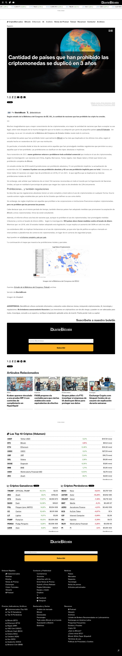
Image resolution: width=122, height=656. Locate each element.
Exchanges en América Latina (79, 620)
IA (43, 22)
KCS (63, 511)
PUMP (10, 520)
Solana (23, 459)
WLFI (63, 524)
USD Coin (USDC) (14, 628)
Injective (73, 520)
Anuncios (40, 576)
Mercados (72, 576)
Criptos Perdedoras (75, 485)
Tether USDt (25, 439)
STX (9, 499)
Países (70, 574)
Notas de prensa (74, 584)
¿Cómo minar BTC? (75, 633)
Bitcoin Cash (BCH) (14, 631)
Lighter (18, 515)
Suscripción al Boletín (45, 623)
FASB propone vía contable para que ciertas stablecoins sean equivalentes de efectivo (46, 399)
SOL (9, 459)
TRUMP (10, 491)
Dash (18, 503)
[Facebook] (13, 97)
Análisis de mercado (44, 609)
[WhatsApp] (10, 97)
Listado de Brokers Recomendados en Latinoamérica (88, 617)
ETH (9, 447)
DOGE (27, 7)
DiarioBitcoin (20, 112)
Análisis (49, 22)
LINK (77, 7)
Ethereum (36, 22)
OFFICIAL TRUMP (23, 491)
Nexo (72, 491)
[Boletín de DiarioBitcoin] (25, 97)
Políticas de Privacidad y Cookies (80, 642)
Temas (73, 22)
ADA (92, 7)
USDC (9, 451)
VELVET (64, 499)
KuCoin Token (75, 511)
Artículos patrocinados (76, 587)
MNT (63, 503)
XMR (111, 7)
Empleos (40, 592)
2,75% (19, 7)
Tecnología (72, 582)
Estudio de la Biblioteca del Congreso (28, 287)
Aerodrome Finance (77, 507)
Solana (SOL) (12, 634)
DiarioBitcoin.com (107, 479)
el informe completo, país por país (33, 237)
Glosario (9, 590)
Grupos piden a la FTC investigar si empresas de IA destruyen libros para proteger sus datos (74, 399)
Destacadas (41, 615)
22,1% (55, 7)
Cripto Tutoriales (12, 587)
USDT (9, 439)
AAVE (9, 528)
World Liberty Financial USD (31, 472)
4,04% (103, 7)
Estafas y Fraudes (75, 625)
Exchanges (92, 392)
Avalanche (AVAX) (14, 642)
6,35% (38, 7)
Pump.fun (19, 520)
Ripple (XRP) (12, 626)
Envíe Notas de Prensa (45, 582)
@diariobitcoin (35, 112)
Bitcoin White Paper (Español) (79, 636)
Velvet (72, 499)
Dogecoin (24, 463)
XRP (9, 455)
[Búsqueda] (7, 2)
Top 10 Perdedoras (14, 615)
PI (62, 528)
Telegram (42, 601)
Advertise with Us (43, 579)
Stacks (18, 499)
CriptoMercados (15, 22)
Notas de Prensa (61, 22)
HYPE (10, 7)
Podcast (10, 592)
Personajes (41, 617)
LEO (62, 7)
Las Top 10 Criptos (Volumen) (27, 433)
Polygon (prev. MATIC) (24, 507)
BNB (9, 468)
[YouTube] (18, 97)
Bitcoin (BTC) (12, 620)
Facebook (42, 598)
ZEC (46, 7)
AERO (63, 507)
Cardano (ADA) (13, 636)
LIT (8, 515)
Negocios (71, 579)
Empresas (37, 392)
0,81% (84, 7)
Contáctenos (42, 574)
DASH (9, 503)
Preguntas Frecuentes (76, 623)
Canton (18, 511)
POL (9, 507)
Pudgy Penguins (22, 524)
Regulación (10, 26)
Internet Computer (77, 515)
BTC (9, 443)
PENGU (10, 524)
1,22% (69, 7)
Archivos (100, 22)
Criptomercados (13, 574)
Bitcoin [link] (60, 138)
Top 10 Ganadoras (14, 612)
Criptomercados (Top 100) (17, 609)
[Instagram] (15, 97)
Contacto (91, 22)
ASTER (64, 495)
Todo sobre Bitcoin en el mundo (49, 620)
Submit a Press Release (46, 584)
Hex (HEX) (11, 639)
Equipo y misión (43, 590)
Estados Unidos (66, 392)
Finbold (46, 287)
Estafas (8, 579)
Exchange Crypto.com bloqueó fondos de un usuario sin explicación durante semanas (100, 399)
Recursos (81, 22)
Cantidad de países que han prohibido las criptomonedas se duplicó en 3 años (58, 60)
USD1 (9, 472)
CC (8, 511)
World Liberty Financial (79, 524)
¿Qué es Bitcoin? (74, 631)
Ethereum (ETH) (13, 623)
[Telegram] (21, 97)
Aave (17, 528)
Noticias (9, 576)
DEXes (9, 392)
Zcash (23, 476)
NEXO (63, 491)
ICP (62, 515)
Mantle (72, 503)
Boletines (40, 625)
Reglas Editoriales (44, 587)
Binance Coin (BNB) (15, 644)
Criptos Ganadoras (21, 485)
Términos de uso (74, 639)
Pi (70, 528)
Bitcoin (28, 22)
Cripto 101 (72, 628)
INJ (62, 520)
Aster (72, 495)
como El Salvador (103, 130)
